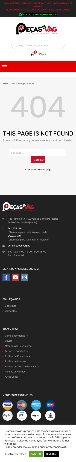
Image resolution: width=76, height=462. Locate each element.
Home (5, 84)
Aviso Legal (11, 376)
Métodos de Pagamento (18, 346)
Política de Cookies (15, 361)
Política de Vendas (15, 371)
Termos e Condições (16, 351)
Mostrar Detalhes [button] (15, 454)
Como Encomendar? (16, 335)
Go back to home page (39, 169)
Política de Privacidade (18, 356)
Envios (8, 340)
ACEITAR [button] (36, 453)
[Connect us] (6, 277)
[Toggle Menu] (4, 66)
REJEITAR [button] (51, 454)
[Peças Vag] (38, 34)
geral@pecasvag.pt (19, 245)
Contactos (11, 310)
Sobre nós (10, 305)
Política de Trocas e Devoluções (23, 366)
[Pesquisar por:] (38, 152)
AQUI (65, 447)
